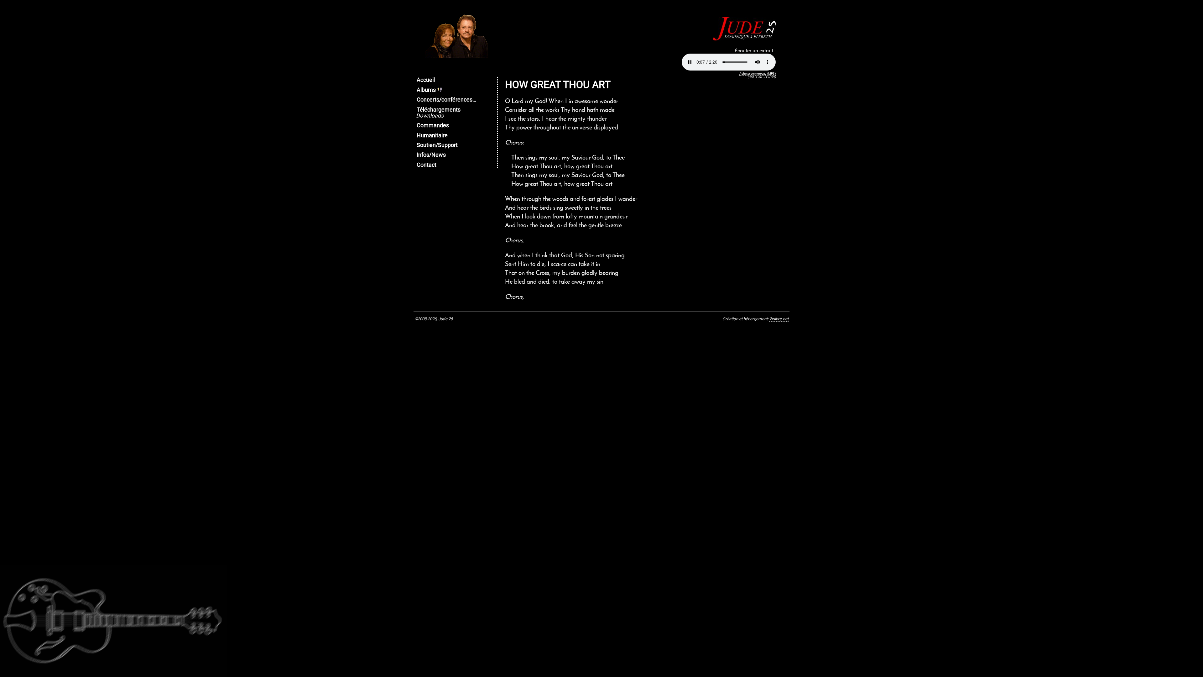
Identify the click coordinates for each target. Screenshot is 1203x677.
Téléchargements (438, 113)
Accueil (426, 80)
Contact (426, 165)
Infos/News (431, 155)
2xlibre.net (779, 319)
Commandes (433, 125)
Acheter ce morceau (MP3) (757, 73)
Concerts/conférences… (446, 100)
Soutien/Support (437, 145)
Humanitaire (432, 135)
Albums (427, 90)
